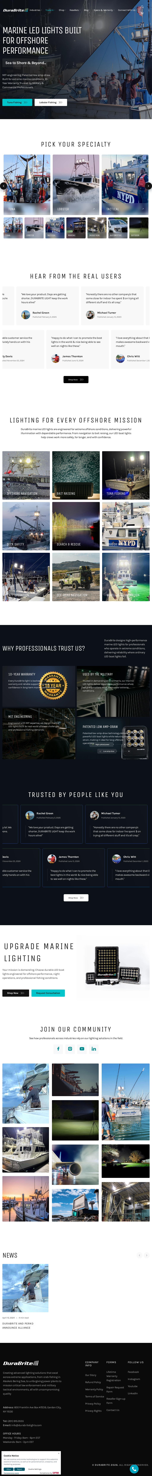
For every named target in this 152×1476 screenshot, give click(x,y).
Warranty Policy (94, 1389)
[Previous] (139, 1255)
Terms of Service (94, 1396)
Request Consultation (48, 993)
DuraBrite (102, 1464)
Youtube (132, 1386)
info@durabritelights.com (26, 1425)
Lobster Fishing (47, 102)
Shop (62, 10)
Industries (35, 10)
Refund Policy (93, 1382)
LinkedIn (133, 1393)
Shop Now (73, 379)
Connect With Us (127, 10)
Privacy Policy (93, 1403)
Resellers (74, 10)
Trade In (49, 10)
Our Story (90, 1375)
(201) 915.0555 (16, 1421)
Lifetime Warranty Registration (113, 1376)
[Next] (147, 1255)
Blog (86, 10)
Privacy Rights (93, 1410)
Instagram (134, 1379)
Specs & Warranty (103, 10)
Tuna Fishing (14, 102)
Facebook (133, 1372)
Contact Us (112, 1410)
